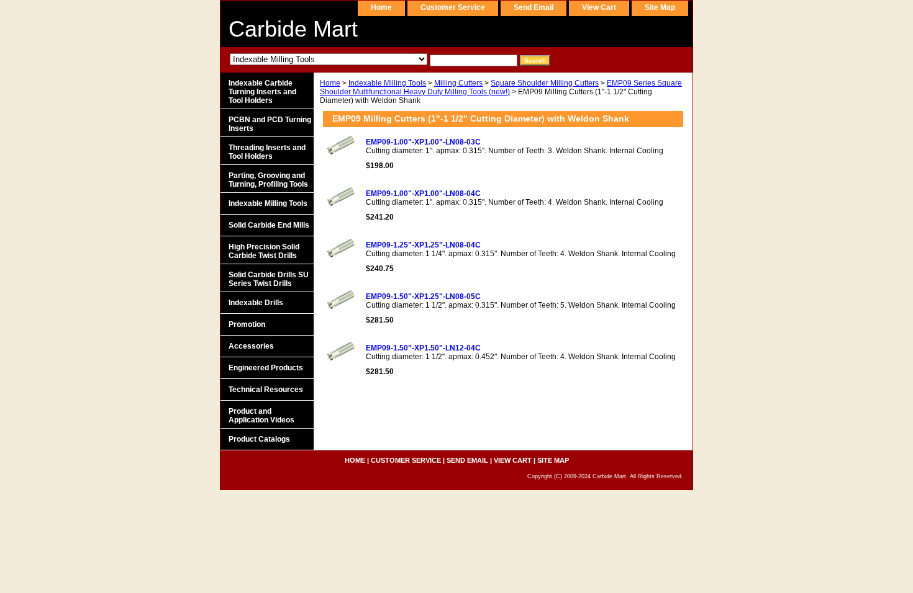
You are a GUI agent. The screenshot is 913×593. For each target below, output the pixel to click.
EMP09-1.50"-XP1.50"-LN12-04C (423, 348)
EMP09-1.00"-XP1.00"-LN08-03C (423, 142)
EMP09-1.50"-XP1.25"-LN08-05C (423, 296)
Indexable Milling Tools (387, 83)
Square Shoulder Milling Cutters (545, 83)
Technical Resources (266, 389)
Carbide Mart (293, 29)
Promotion (247, 324)
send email (533, 7)
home (381, 7)
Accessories (251, 346)
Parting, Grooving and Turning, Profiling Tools (268, 180)
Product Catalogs (259, 439)
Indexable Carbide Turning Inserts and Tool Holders (262, 92)
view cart (599, 7)
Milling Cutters (458, 83)
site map (660, 7)
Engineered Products (266, 367)
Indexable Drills (256, 302)
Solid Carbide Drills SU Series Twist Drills (269, 279)
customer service (452, 7)
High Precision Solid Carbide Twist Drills (264, 251)
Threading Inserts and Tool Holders (267, 152)
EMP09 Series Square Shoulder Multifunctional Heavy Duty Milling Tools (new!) (501, 87)
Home (330, 83)
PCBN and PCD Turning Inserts (270, 124)
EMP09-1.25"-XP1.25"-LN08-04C (423, 245)
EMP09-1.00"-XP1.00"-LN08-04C (423, 193)
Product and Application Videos (261, 415)
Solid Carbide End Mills (269, 225)
